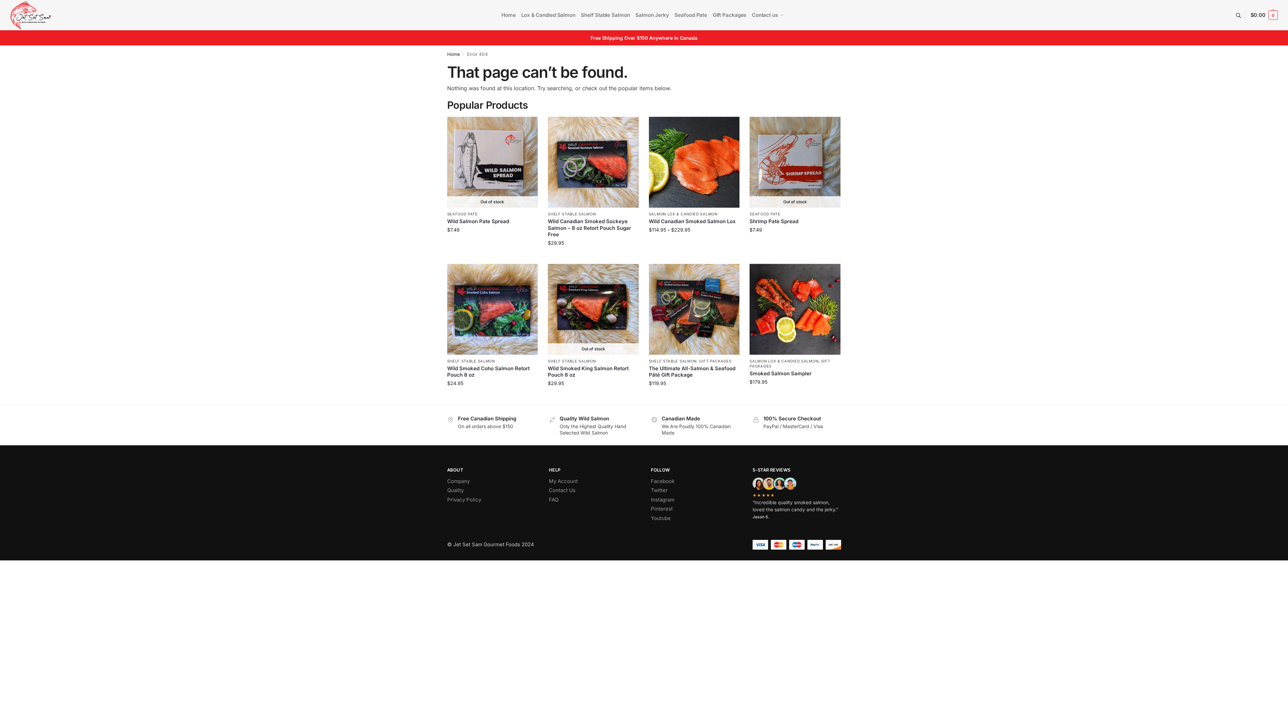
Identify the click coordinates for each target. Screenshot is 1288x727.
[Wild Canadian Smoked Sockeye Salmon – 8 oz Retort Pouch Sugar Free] (593, 162)
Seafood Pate (462, 214)
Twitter (659, 490)
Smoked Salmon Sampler (781, 373)
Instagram (662, 499)
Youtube (661, 518)
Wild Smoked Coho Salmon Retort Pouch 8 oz (488, 371)
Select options (694, 244)
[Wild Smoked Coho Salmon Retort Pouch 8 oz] (492, 309)
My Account (563, 481)
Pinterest (662, 509)
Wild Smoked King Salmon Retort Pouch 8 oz (588, 371)
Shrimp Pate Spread (774, 221)
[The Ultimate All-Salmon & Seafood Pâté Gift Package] (694, 309)
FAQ (553, 499)
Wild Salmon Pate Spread (478, 221)
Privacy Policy (464, 499)
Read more (492, 244)
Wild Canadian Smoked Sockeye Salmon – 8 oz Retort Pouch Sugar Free (589, 228)
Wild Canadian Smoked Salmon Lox (692, 221)
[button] (1264, 15)
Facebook (662, 481)
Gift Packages (715, 361)
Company (458, 481)
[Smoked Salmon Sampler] (795, 309)
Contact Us (562, 490)
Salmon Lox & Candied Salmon (683, 214)
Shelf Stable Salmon (572, 214)
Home (453, 54)
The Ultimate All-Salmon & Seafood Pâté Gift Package (692, 371)
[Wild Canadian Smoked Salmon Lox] (694, 162)
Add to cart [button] (593, 257)
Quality (455, 490)
